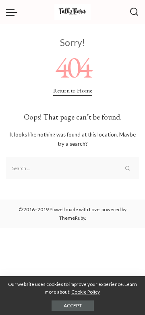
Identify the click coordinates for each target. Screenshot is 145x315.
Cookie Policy (85, 291)
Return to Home (72, 90)
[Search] (134, 12)
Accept (73, 305)
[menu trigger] (13, 12)
